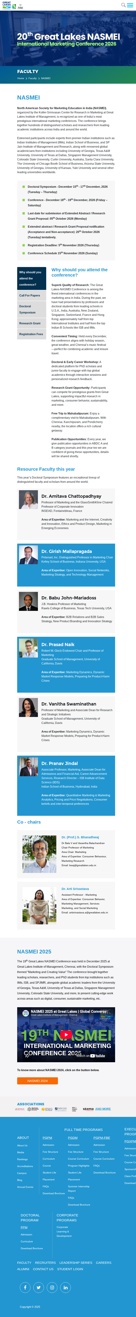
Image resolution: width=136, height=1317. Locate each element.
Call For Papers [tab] (29, 295)
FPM (24, 1227)
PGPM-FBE (102, 1138)
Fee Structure (50, 1151)
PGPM (47, 1138)
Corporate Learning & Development (64, 1231)
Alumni (23, 1269)
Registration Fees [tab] (31, 334)
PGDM (73, 1138)
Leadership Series (76, 1262)
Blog (19, 1180)
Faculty (33, 78)
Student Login (70, 1269)
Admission (48, 1144)
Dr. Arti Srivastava (75, 889)
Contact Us (43, 1269)
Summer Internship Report (78, 1188)
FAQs (46, 1186)
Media (20, 1152)
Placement (49, 1179)
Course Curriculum (78, 1158)
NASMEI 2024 (37, 1081)
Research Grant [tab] (29, 323)
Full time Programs (83, 1130)
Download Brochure (54, 1193)
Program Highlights (78, 1165)
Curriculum (49, 1158)
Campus (22, 1173)
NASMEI (45, 78)
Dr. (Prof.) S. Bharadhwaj (80, 837)
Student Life (49, 1172)
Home (20, 78)
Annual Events (25, 1187)
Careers (103, 1262)
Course (47, 1165)
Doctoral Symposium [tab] (27, 309)
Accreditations (25, 1166)
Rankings (22, 1159)
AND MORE (103, 1108)
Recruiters (45, 1262)
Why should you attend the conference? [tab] (30, 278)
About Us (22, 1145)
